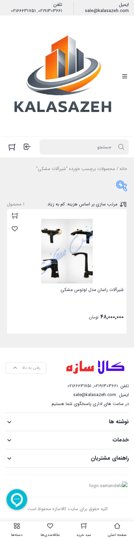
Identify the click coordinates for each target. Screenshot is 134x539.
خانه (123, 168)
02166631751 (23, 11)
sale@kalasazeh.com (107, 11)
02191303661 (50, 11)
